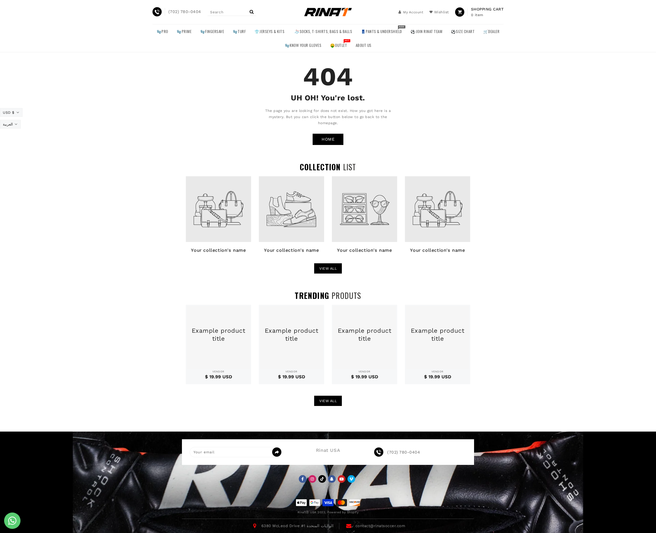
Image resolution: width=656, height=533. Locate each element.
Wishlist (441, 12)
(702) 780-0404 (403, 452)
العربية (8, 124)
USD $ (9, 112)
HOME (328, 139)
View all (328, 268)
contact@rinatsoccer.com (380, 526)
